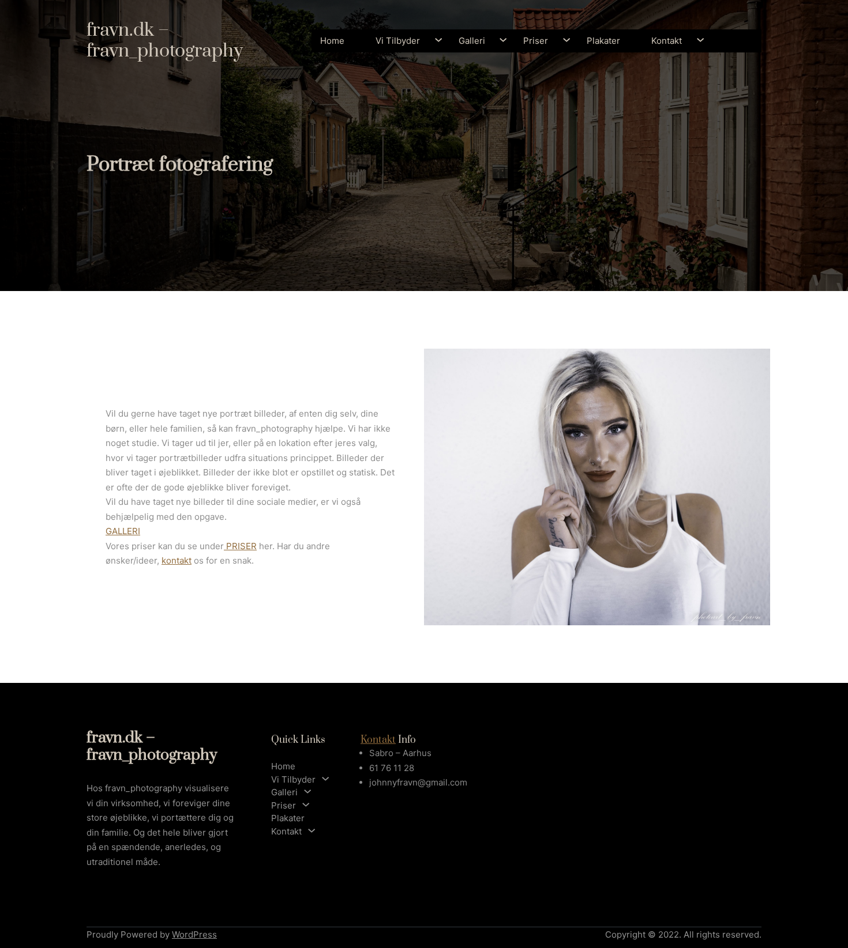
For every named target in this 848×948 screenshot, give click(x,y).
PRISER (240, 546)
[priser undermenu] (561, 41)
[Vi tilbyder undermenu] (433, 41)
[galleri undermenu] (498, 41)
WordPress (194, 934)
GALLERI (123, 531)
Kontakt (378, 740)
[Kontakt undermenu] (695, 41)
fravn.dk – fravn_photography (165, 40)
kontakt (177, 560)
